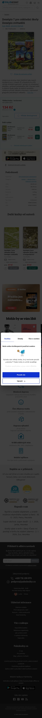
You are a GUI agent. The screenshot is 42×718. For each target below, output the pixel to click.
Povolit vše (21, 375)
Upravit (20, 381)
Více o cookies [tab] (34, 339)
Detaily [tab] (20, 339)
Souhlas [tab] (7, 339)
